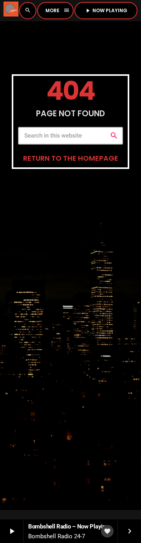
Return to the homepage (70, 158)
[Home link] (11, 11)
